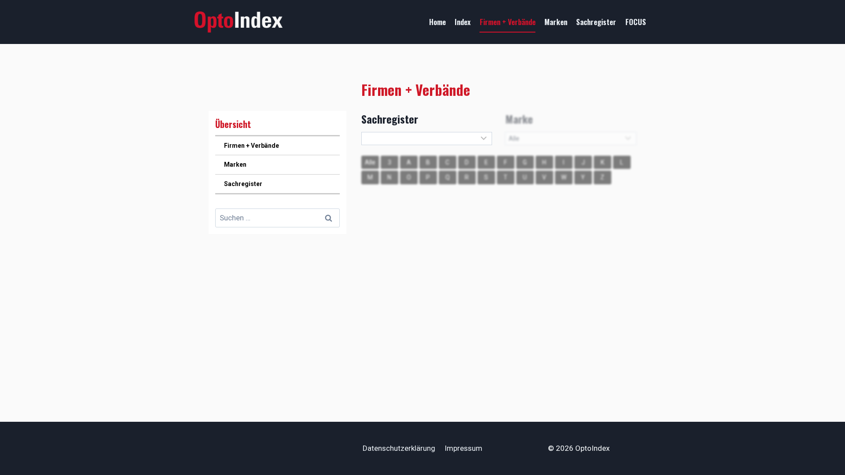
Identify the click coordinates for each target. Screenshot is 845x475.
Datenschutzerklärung (399, 448)
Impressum (463, 448)
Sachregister (596, 21)
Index (462, 21)
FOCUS (635, 21)
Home (437, 21)
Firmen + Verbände (508, 21)
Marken (555, 21)
